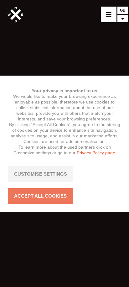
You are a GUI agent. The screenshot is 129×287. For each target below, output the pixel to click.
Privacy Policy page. (96, 152)
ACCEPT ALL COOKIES (40, 196)
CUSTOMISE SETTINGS (40, 174)
